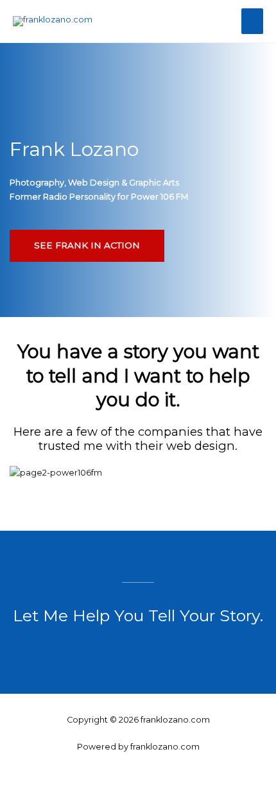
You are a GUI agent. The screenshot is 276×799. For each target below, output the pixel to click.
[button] (138, 487)
